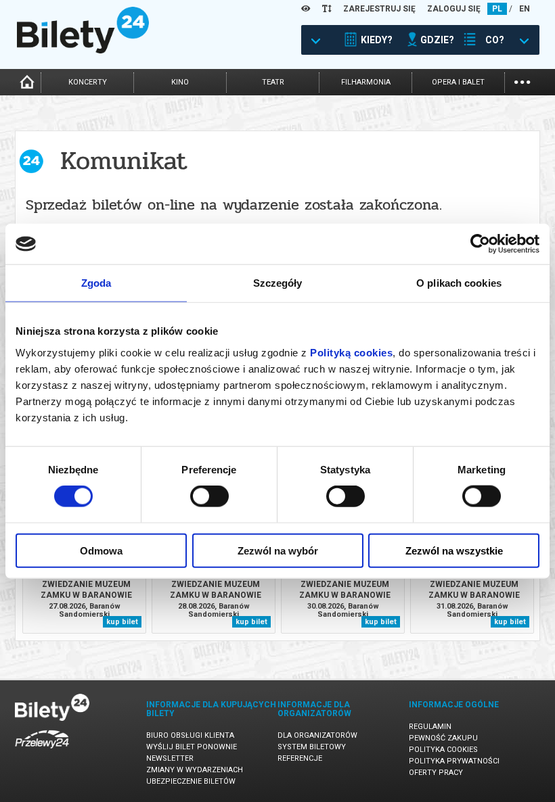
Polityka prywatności (454, 761)
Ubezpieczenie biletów (191, 781)
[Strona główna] (83, 50)
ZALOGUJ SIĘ (454, 9)
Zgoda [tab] (96, 283)
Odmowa (101, 550)
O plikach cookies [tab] (459, 283)
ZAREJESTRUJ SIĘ (379, 9)
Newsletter (170, 758)
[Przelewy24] (42, 751)
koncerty (87, 82)
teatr (273, 82)
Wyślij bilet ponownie (191, 746)
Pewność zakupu (443, 738)
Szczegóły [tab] (278, 283)
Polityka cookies (443, 749)
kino (180, 82)
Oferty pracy (436, 772)
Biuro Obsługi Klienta (190, 735)
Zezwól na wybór (278, 550)
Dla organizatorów (317, 735)
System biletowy (312, 746)
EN (524, 9)
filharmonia (366, 82)
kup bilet (122, 621)
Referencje (300, 758)
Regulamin (430, 726)
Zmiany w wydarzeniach (194, 769)
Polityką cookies (351, 352)
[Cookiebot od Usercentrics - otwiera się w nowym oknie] (480, 244)
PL (497, 9)
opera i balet (458, 82)
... (522, 80)
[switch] (209, 496)
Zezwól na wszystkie (454, 550)
